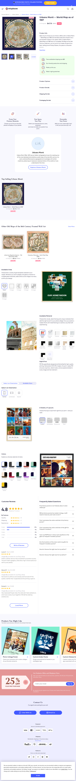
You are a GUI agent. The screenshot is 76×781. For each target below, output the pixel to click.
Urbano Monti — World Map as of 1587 (13, 207)
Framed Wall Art (5, 14)
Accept (38, 775)
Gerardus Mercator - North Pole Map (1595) (38, 255)
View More (42, 50)
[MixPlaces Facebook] (38, 757)
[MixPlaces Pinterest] (42, 757)
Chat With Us (26, 712)
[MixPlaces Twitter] (29, 757)
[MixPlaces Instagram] (33, 757)
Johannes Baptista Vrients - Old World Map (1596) (13, 255)
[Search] (68, 9)
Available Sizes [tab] (27, 383)
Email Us (52, 712)
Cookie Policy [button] (64, 769)
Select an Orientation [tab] (10, 383)
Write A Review (19, 545)
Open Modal (11, 56)
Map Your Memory (48, 3)
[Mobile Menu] (3, 9)
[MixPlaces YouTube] (47, 757)
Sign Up (69, 684)
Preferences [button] (33, 771)
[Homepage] (12, 9)
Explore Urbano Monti (38, 167)
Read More (38, 740)
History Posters (15, 14)
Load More (19, 605)
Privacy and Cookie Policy (56, 690)
